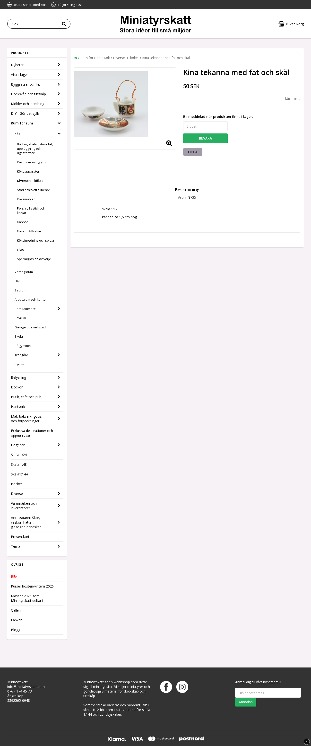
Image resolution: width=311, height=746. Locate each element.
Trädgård (21, 355)
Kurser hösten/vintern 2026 (32, 586)
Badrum (20, 290)
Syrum (19, 364)
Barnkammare (25, 309)
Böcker (16, 484)
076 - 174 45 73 (19, 691)
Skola (19, 336)
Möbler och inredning (27, 103)
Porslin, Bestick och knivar (31, 210)
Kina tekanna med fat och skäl (166, 57)
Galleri (16, 610)
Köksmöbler (26, 199)
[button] (291, 24)
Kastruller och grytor (32, 162)
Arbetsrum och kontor (31, 299)
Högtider (18, 445)
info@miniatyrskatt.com (26, 686)
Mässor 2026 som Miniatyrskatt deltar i (27, 598)
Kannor (22, 222)
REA (14, 576)
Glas (20, 249)
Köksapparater (28, 171)
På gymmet (23, 345)
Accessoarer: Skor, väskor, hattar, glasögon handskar (26, 522)
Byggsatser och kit (25, 84)
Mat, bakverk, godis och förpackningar (26, 418)
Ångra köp (15, 695)
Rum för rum (22, 123)
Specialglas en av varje (34, 259)
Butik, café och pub (26, 397)
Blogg (15, 629)
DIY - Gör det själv (25, 113)
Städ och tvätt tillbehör (33, 190)
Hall (17, 281)
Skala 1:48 (19, 464)
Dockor (17, 387)
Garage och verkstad (30, 327)
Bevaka (205, 138)
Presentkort (20, 536)
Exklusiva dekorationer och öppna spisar (32, 433)
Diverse (17, 493)
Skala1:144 (19, 474)
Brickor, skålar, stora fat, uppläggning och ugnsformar (35, 148)
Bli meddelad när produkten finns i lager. (218, 116)
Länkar (16, 620)
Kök (17, 134)
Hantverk (18, 406)
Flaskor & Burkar (29, 231)
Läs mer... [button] (292, 98)
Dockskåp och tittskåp (28, 94)
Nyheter (17, 64)
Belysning (18, 377)
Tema (15, 546)
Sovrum (20, 318)
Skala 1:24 (19, 454)
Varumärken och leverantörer (24, 505)
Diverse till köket (30, 180)
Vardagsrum (24, 272)
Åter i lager (19, 74)
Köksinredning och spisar (35, 240)
